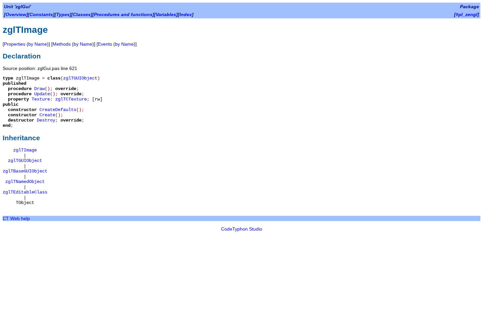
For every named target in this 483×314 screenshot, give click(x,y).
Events (105, 44)
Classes (82, 14)
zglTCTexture (71, 99)
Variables (166, 14)
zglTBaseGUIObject (25, 171)
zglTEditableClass (25, 192)
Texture (41, 99)
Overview (16, 14)
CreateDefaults (57, 109)
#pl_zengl (466, 14)
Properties (14, 44)
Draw (39, 88)
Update (42, 94)
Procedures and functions (123, 14)
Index (185, 14)
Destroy (46, 120)
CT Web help (16, 218)
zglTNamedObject (25, 181)
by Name (37, 44)
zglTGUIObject (80, 78)
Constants (41, 14)
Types (63, 14)
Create (47, 115)
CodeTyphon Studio (241, 229)
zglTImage (25, 150)
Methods (62, 44)
